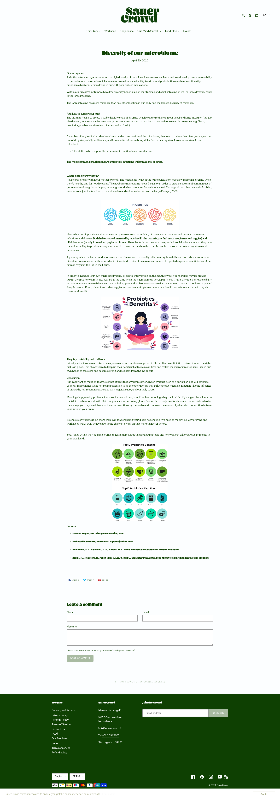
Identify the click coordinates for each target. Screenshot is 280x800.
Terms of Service (61, 724)
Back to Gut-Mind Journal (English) (142, 681)
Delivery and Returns (64, 710)
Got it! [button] (264, 794)
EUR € (76, 776)
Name (70, 612)
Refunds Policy (60, 720)
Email (145, 612)
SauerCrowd (222, 785)
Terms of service (61, 748)
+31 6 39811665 (110, 735)
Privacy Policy (60, 715)
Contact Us (58, 729)
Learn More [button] (108, 794)
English (59, 776)
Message (72, 626)
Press (55, 743)
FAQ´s (55, 734)
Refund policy (59, 752)
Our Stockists (59, 738)
